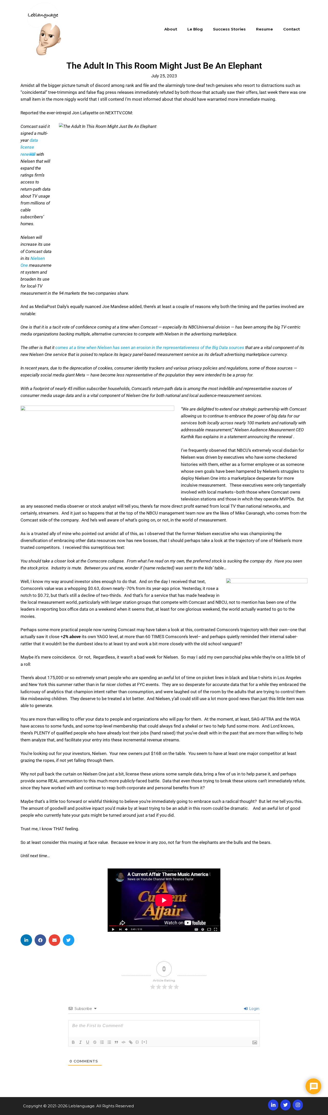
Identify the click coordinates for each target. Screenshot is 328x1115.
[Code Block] (123, 1042)
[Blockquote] (116, 1042)
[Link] (130, 1042)
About (170, 29)
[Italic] (80, 1042)
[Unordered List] (109, 1042)
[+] (144, 1042)
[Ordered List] (102, 1042)
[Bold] (73, 1042)
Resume (264, 29)
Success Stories (229, 29)
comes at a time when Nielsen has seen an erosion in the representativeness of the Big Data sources (149, 347)
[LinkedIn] (273, 1105)
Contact (291, 29)
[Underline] (87, 1042)
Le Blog (195, 29)
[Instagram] (298, 1105)
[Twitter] (285, 1105)
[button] (26, 940)
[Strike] (94, 1042)
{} (137, 1042)
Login (253, 1008)
